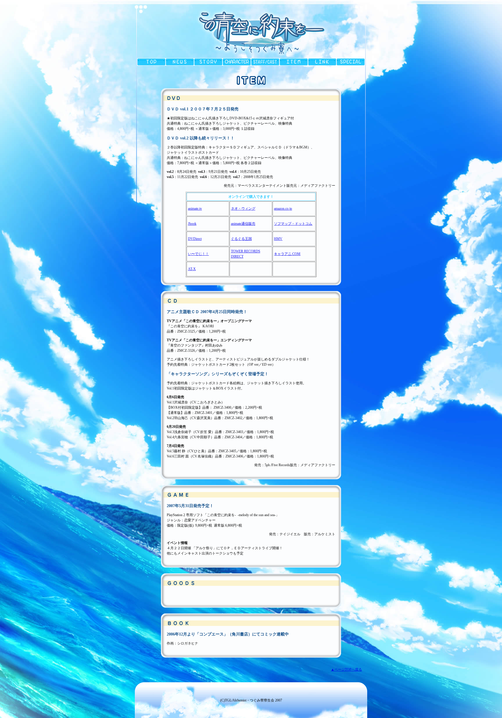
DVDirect (195, 239)
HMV (278, 239)
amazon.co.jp (283, 209)
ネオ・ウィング (243, 209)
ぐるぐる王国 (241, 239)
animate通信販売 (243, 224)
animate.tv (195, 209)
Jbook (192, 224)
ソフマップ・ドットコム (293, 224)
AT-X (192, 269)
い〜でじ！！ (198, 254)
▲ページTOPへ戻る (346, 669)
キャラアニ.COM (287, 254)
